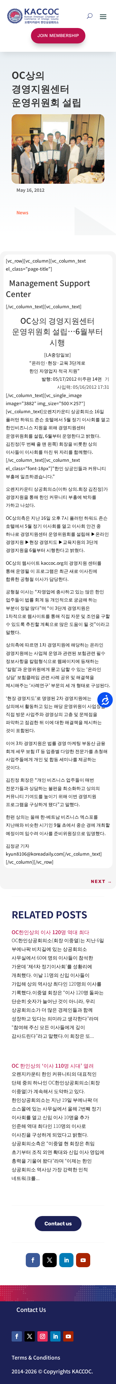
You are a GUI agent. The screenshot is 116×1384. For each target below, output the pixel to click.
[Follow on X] (50, 1260)
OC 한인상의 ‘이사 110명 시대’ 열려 (53, 1065)
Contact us (58, 1224)
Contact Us (31, 1309)
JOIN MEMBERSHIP (58, 35)
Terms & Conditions (36, 1357)
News (22, 212)
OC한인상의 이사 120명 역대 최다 (50, 932)
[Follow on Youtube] (83, 1260)
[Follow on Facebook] (33, 1260)
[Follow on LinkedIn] (66, 1260)
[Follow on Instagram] (42, 1336)
